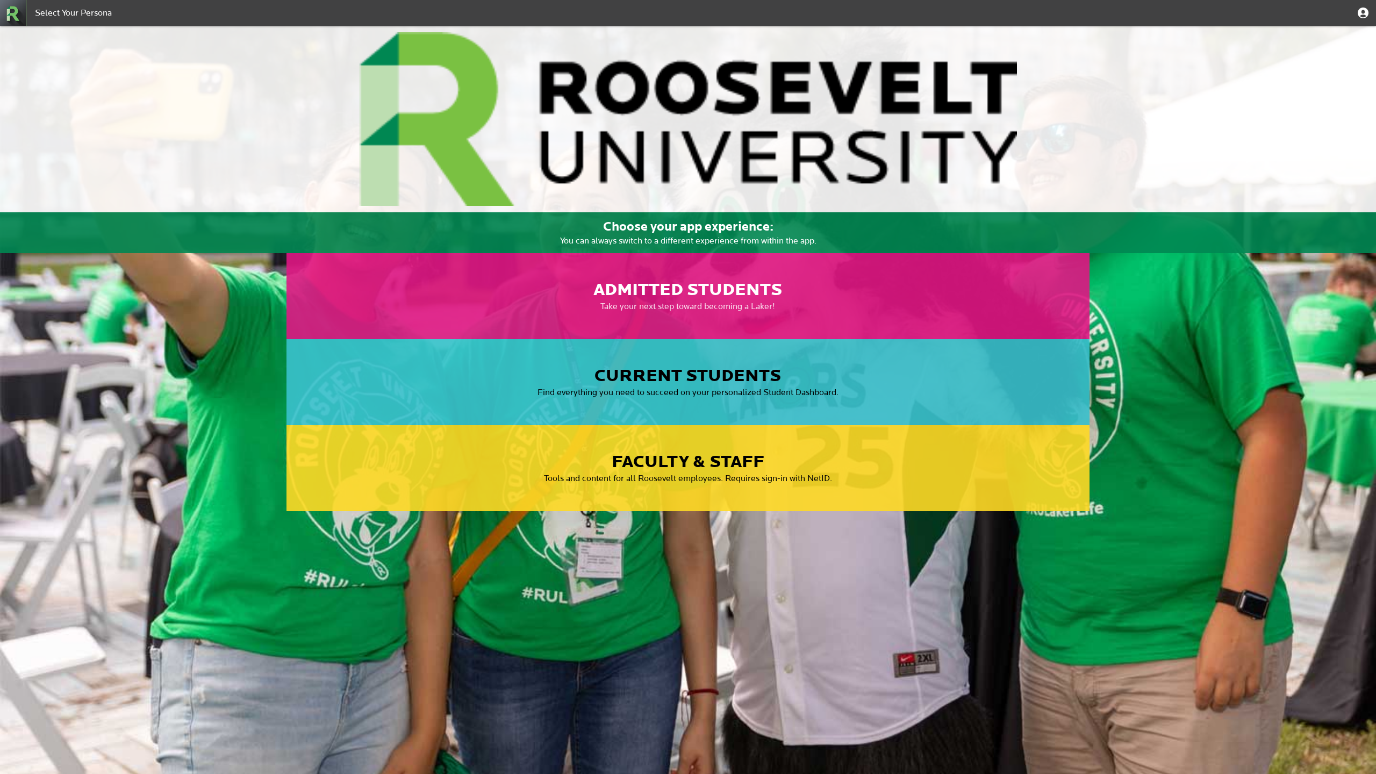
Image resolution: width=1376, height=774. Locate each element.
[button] (1363, 13)
